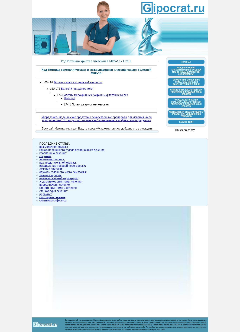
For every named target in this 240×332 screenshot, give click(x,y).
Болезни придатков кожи (77, 88)
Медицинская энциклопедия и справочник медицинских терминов (186, 114)
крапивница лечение (52, 153)
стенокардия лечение (53, 191)
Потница (69, 98)
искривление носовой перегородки (62, 165)
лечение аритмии (50, 168)
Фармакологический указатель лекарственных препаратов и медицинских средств (186, 103)
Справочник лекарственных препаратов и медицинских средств (186, 92)
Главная (186, 62)
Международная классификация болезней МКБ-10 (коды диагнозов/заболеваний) (186, 71)
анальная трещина (51, 159)
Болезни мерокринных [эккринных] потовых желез (95, 95)
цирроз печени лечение (54, 184)
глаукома (45, 156)
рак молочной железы (53, 146)
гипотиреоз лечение (52, 197)
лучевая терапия (50, 175)
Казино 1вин (186, 122)
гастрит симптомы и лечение (58, 187)
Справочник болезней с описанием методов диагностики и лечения (186, 82)
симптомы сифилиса (52, 200)
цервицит (45, 194)
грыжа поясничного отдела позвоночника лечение (72, 149)
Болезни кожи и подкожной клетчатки (78, 82)
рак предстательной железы (57, 162)
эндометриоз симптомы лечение (60, 181)
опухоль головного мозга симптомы (62, 172)
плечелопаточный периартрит (58, 178)
